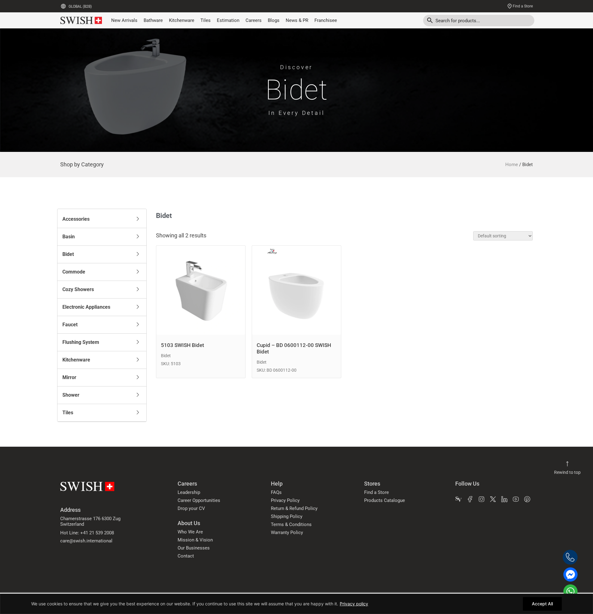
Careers (254, 20)
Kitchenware (181, 20)
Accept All (542, 603)
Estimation (228, 20)
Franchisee (325, 20)
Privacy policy (354, 603)
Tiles (205, 20)
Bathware (153, 20)
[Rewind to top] (567, 464)
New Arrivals (124, 20)
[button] (101, 219)
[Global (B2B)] (63, 6)
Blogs (274, 20)
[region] (296, 604)
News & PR (297, 20)
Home (511, 164)
